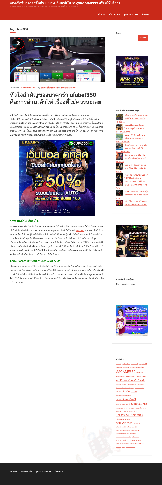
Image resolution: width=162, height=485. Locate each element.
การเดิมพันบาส (120, 377)
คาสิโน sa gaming (141, 377)
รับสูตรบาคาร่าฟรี (132, 411)
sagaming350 (143, 364)
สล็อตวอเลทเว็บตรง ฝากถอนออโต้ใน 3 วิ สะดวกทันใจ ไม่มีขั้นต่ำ (132, 118)
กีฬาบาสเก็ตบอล (130, 377)
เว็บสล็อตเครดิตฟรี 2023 (137, 443)
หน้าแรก (101, 14)
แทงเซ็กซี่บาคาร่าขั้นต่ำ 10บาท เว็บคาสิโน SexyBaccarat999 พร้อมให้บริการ (65, 3)
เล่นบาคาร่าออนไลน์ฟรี (122, 440)
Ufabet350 (140, 372)
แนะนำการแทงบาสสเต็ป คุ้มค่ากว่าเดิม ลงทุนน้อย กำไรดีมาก (132, 194)
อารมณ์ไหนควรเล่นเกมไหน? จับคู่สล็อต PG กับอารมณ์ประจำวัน (130, 128)
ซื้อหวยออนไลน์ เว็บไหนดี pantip (125, 388)
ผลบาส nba (119, 408)
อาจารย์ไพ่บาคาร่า (49, 87)
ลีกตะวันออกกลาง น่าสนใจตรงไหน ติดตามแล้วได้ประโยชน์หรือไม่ (131, 148)
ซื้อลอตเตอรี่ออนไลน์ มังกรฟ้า (136, 384)
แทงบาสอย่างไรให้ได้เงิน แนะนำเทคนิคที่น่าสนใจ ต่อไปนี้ (131, 184)
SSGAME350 (125, 372)
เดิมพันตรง (133, 433)
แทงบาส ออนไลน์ (130, 447)
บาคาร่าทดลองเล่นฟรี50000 (124, 395)
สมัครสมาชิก (114, 14)
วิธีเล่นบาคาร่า (124, 422)
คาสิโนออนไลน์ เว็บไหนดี (130, 380)
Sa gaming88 (134, 364)
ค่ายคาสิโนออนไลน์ (121, 384)
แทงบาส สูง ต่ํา (120, 447)
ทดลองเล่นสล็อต (139, 388)
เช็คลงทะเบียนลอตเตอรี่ (122, 433)
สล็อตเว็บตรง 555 (121, 427)
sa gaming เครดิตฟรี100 (137, 367)
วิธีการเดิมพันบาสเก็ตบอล (123, 419)
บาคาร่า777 (134, 392)
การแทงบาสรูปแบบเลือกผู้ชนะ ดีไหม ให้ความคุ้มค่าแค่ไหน (131, 168)
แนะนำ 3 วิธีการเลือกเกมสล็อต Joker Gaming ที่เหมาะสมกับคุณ (130, 138)
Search (119, 33)
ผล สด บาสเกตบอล (129, 408)
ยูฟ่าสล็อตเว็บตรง (121, 411)
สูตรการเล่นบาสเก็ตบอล (123, 430)
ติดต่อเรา (146, 14)
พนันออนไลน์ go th (140, 408)
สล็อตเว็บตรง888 (132, 427)
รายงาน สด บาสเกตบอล (129, 415)
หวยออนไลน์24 (135, 430)
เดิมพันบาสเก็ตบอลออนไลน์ (123, 437)
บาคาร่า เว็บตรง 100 (122, 404)
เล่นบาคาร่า (135, 437)
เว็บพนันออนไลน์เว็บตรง (122, 443)
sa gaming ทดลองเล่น (122, 367)
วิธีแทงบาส (137, 423)
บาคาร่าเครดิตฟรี (126, 399)
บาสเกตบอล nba (138, 403)
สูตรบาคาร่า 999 (131, 14)
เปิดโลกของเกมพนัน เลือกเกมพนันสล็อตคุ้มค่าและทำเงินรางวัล (131, 158)
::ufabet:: (118, 364)
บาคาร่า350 (123, 391)
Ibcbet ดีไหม (126, 364)
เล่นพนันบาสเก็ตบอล (135, 440)
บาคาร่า (80, 230)
